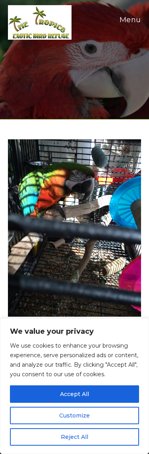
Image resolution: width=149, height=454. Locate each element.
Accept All (74, 394)
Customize (74, 415)
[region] (74, 386)
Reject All (74, 437)
